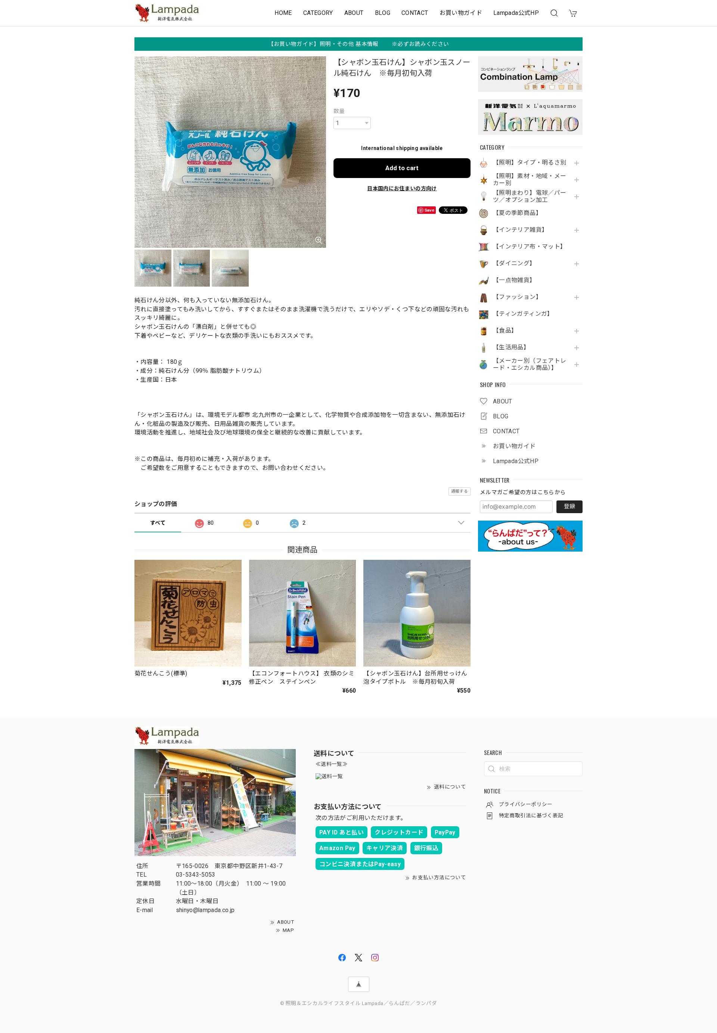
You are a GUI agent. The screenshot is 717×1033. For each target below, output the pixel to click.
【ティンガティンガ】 (523, 313)
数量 (339, 111)
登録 (569, 506)
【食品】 (505, 330)
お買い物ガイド (461, 12)
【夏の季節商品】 (517, 213)
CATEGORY (318, 12)
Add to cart (402, 168)
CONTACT (414, 12)
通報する (459, 491)
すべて (157, 523)
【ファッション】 (517, 297)
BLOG (382, 12)
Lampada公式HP (516, 12)
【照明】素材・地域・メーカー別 (529, 180)
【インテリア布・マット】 (529, 246)
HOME (283, 12)
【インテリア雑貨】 (520, 230)
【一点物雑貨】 (514, 280)
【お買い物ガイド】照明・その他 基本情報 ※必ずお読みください (358, 44)
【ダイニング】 (514, 263)
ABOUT (354, 12)
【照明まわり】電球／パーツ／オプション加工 (529, 196)
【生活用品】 (511, 347)
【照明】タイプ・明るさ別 (529, 162)
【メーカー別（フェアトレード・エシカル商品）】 (529, 364)
